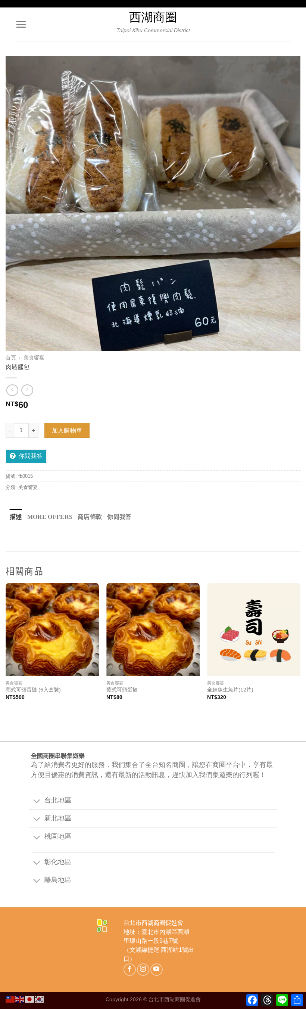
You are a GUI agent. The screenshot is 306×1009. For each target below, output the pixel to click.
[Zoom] (15, 342)
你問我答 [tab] (119, 517)
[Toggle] (36, 801)
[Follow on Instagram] (143, 969)
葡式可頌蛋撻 (122, 690)
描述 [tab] (16, 517)
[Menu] (20, 24)
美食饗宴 (34, 357)
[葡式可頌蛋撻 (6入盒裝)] (52, 629)
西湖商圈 (153, 17)
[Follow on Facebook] (130, 969)
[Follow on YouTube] (156, 969)
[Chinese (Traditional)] (10, 999)
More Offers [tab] (50, 517)
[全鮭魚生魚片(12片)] (253, 629)
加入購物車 (67, 430)
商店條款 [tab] (90, 517)
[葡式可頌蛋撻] (153, 629)
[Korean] (39, 999)
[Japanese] (30, 999)
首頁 (11, 357)
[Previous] (6, 648)
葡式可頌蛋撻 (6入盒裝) (33, 690)
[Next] (300, 648)
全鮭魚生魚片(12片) (230, 690)
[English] (20, 999)
